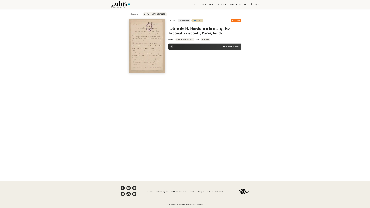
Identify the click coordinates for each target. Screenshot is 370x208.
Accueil (202, 4)
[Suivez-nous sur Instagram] (128, 188)
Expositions (235, 4)
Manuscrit (205, 39)
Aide (246, 4)
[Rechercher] (195, 4)
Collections (222, 4)
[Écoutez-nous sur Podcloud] (128, 194)
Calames (218, 192)
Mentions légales (161, 192)
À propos (255, 4)
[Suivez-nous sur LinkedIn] (134, 188)
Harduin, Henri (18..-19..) (184, 39)
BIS (191, 192)
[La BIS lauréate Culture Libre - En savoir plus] (243, 192)
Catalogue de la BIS (203, 192)
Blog (211, 4)
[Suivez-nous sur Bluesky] (123, 194)
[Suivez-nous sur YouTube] (134, 194)
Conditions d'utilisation (179, 192)
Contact (150, 192)
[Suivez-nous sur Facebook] (123, 188)
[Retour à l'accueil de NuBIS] (120, 4)
